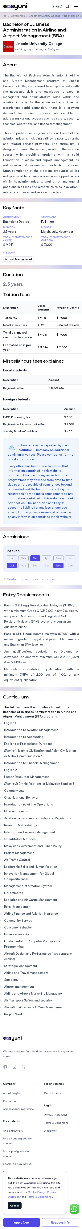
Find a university (13, 1130)
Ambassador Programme (18, 1108)
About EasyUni (12, 1093)
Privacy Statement (55, 1114)
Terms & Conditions (39, 1196)
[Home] (5, 16)
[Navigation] (76, 6)
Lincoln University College (44, 15)
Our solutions (52, 1093)
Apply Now (22, 1222)
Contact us (10, 1101)
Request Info (60, 1222)
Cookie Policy (37, 1192)
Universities (18, 15)
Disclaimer (50, 1130)
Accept (14, 1205)
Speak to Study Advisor (17, 1163)
